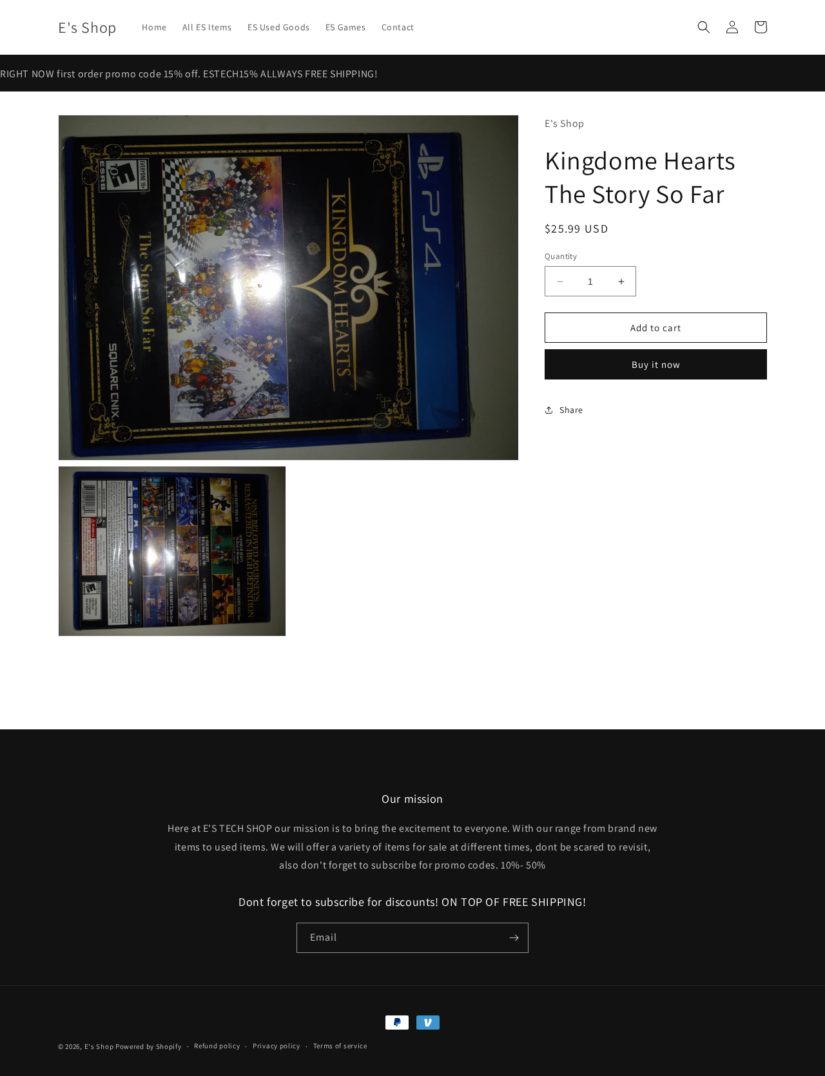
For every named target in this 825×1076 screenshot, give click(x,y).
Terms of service (340, 1045)
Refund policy (217, 1045)
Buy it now (656, 364)
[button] (704, 27)
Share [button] (571, 410)
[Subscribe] (514, 938)
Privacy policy (276, 1045)
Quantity (561, 256)
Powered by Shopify (148, 1046)
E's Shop (99, 1046)
